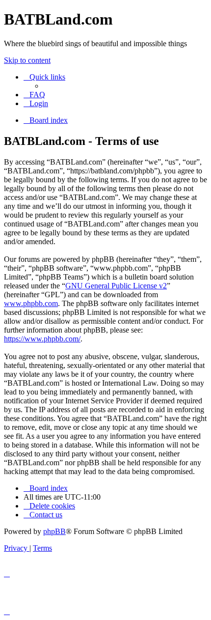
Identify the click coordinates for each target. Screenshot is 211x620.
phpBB (54, 531)
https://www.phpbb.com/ (42, 339)
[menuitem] (34, 94)
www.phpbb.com (31, 303)
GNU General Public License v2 (116, 286)
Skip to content (27, 60)
